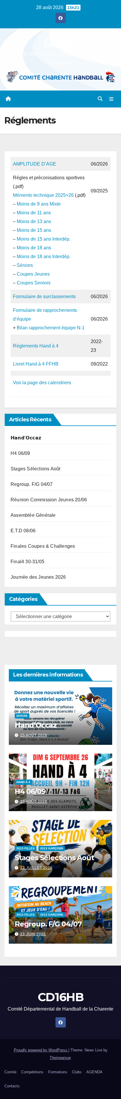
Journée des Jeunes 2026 (38, 577)
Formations (57, 1072)
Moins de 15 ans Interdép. (43, 239)
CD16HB (60, 42)
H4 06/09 (20, 453)
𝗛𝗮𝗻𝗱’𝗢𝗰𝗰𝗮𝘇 (26, 437)
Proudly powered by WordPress (41, 1050)
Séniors (25, 265)
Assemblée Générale (33, 515)
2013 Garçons (51, 848)
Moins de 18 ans (34, 247)
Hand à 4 (23, 782)
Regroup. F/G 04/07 (32, 484)
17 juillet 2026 (36, 868)
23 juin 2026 (33, 934)
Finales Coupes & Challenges (43, 546)
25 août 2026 (33, 735)
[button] (100, 98)
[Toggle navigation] (111, 99)
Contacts (12, 1086)
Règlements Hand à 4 (35, 345)
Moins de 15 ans (34, 230)
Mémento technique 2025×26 (43, 195)
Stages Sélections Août (35, 468)
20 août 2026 (33, 801)
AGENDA (94, 1072)
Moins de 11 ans (34, 212)
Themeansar (60, 1057)
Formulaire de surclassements (44, 296)
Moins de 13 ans (34, 221)
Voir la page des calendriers (42, 382)
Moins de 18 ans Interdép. (43, 256)
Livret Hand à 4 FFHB (35, 363)
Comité (10, 1072)
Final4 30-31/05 (27, 561)
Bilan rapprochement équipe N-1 (51, 327)
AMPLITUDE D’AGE (34, 163)
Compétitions (32, 1072)
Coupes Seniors (34, 282)
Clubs (77, 1072)
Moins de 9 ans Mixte (39, 203)
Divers (22, 715)
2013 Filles (25, 848)
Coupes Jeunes (33, 274)
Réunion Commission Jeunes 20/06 (49, 499)
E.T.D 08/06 (23, 530)
